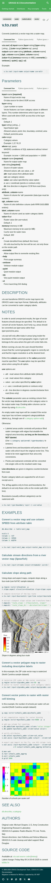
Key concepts (33, 9)
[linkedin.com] (20, 879)
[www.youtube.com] (29, 879)
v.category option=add (34, 418)
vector (37, 19)
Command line (9, 39)
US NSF (37, 874)
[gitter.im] (7, 879)
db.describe (20, 407)
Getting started (8, 9)
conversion (7, 19)
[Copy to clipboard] (46, 71)
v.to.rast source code (21, 857)
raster (17, 19)
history (34, 857)
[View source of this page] (43, 20)
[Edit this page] (47, 20)
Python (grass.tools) (25, 39)
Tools (44, 9)
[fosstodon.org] (12, 879)
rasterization (26, 19)
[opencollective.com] (3, 879)
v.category (17, 812)
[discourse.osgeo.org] (16, 879)
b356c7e (5, 863)
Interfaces (21, 9)
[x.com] (25, 879)
